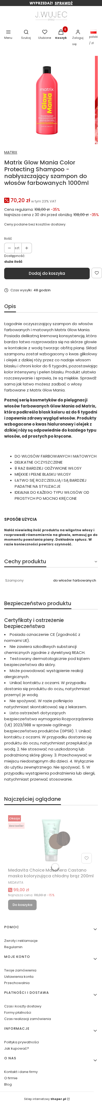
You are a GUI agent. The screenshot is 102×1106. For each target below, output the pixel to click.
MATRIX (10, 152)
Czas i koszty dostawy (22, 1006)
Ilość (8, 238)
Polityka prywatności (21, 1042)
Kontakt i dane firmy (21, 1071)
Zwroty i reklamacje (21, 940)
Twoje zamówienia (20, 970)
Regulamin (13, 946)
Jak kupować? (16, 1048)
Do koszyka (22, 904)
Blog (8, 1084)
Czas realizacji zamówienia (27, 1018)
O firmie (11, 1078)
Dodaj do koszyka (47, 273)
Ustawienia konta (18, 976)
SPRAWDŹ (64, 3)
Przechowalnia (17, 982)
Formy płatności (17, 1012)
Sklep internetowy (45, 1099)
